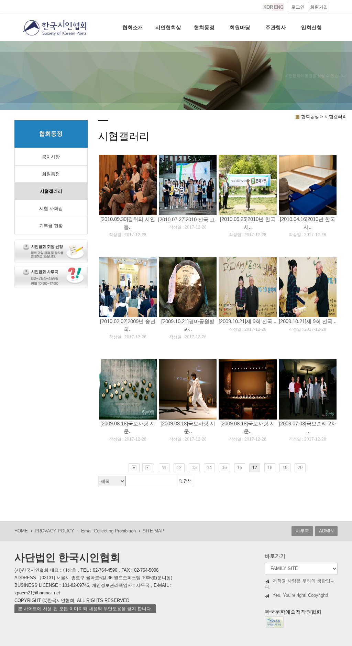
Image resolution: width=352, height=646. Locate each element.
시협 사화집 (51, 208)
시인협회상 (168, 27)
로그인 (298, 7)
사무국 (302, 530)
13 (194, 467)
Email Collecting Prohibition (108, 530)
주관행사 (275, 27)
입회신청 (311, 27)
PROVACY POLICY (54, 530)
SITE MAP (153, 530)
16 (239, 467)
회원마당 (240, 27)
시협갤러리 (51, 191)
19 (285, 467)
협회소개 (132, 27)
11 (164, 467)
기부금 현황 (51, 225)
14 (209, 467)
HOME (21, 530)
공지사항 (51, 156)
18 (269, 467)
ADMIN (326, 530)
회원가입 (319, 7)
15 (224, 467)
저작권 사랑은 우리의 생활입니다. (300, 584)
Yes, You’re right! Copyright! (300, 595)
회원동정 (51, 174)
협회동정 (204, 27)
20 (300, 467)
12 (179, 467)
